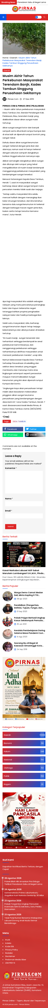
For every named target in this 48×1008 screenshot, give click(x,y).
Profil (7, 939)
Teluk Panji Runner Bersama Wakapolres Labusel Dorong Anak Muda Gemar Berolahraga (23, 920)
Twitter (33, 429)
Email (8, 510)
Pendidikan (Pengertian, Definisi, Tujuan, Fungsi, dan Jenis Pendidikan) (28, 608)
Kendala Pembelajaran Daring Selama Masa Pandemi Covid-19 (29, 633)
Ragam (7, 784)
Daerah (7, 70)
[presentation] (12, 562)
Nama (8, 498)
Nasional (8, 759)
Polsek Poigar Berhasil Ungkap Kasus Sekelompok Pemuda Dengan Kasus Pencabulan (29, 620)
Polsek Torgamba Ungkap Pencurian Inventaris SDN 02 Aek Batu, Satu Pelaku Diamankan (23, 907)
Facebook (12, 429)
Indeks (8, 943)
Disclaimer (10, 956)
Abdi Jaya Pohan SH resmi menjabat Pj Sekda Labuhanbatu (23, 572)
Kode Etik (9, 946)
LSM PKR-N (10, 962)
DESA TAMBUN (19, 421)
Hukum (7, 751)
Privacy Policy (11, 949)
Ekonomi (8, 743)
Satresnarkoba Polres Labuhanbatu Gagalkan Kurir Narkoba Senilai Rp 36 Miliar (24, 894)
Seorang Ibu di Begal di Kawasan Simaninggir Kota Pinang (28, 646)
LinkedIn (33, 434)
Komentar (10, 468)
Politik (6, 776)
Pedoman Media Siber (15, 959)
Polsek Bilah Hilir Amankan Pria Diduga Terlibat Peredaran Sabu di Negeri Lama (23, 882)
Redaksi (9, 953)
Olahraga (8, 767)
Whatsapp (12, 434)
